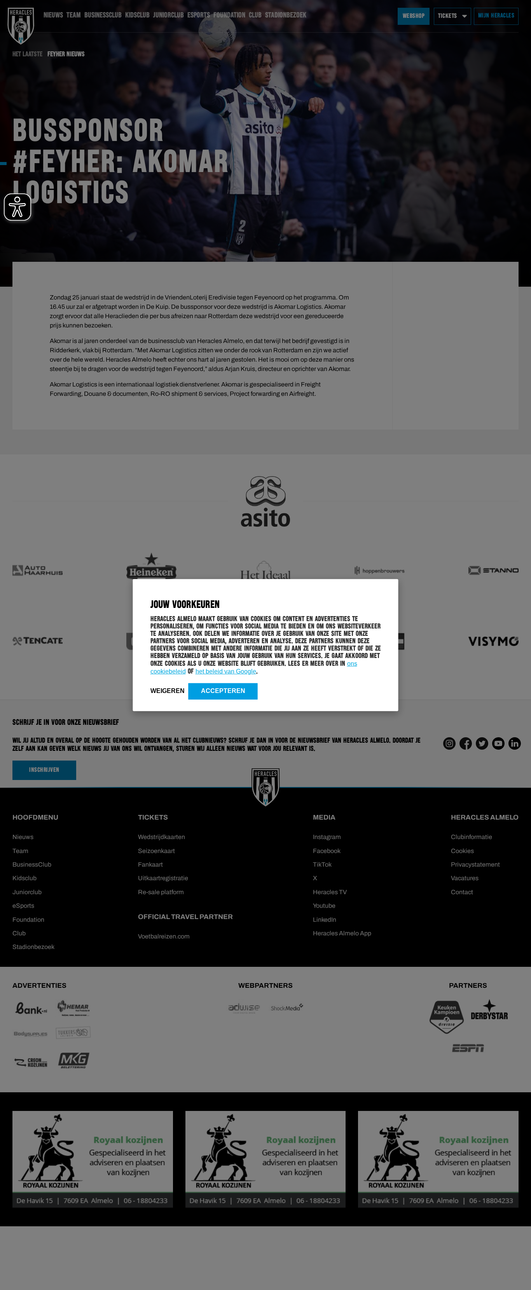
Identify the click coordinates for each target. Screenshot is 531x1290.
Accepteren (223, 690)
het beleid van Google (226, 671)
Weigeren (167, 690)
